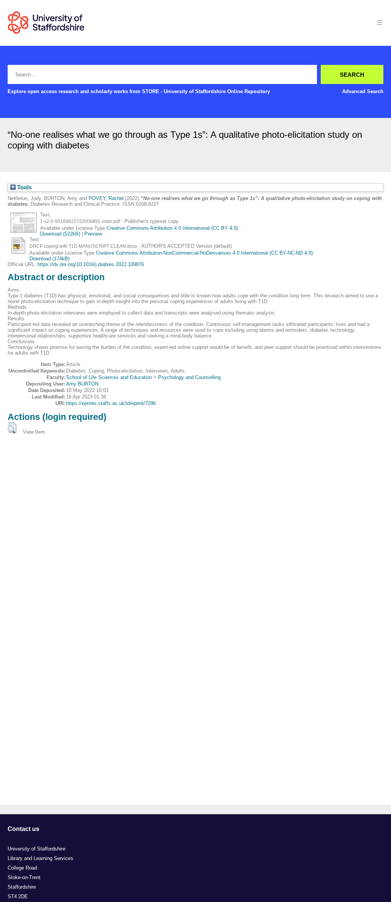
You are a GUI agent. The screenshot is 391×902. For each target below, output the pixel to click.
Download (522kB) (60, 234)
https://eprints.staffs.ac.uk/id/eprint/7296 (111, 403)
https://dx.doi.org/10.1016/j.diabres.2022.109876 (90, 264)
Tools (24, 187)
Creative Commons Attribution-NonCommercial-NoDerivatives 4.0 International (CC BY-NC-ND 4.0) (204, 253)
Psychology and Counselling (189, 377)
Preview (93, 234)
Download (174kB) (49, 258)
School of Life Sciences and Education (109, 377)
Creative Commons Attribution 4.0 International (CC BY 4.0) (173, 228)
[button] (12, 428)
